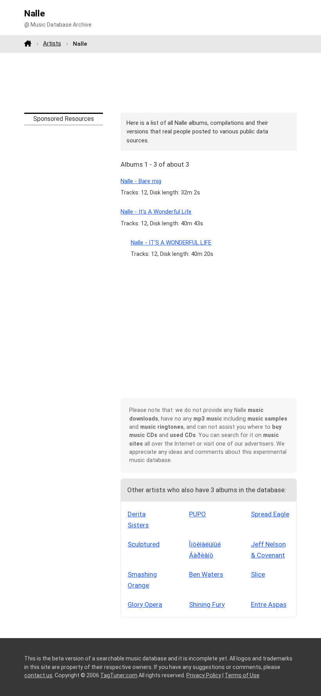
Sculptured (144, 544)
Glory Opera (145, 604)
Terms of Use (242, 675)
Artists (52, 43)
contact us (38, 675)
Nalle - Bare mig (141, 181)
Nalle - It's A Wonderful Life (156, 211)
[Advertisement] (160, 82)
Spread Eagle (270, 514)
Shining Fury (207, 604)
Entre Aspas (269, 604)
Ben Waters (206, 574)
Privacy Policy (203, 675)
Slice (258, 574)
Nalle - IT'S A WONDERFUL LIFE (171, 242)
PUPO (197, 514)
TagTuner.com (118, 675)
